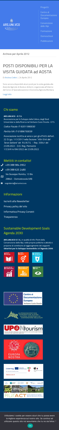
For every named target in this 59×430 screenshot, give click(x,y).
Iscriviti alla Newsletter (16, 201)
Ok (30, 426)
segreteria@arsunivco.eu (15, 183)
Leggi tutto (7, 94)
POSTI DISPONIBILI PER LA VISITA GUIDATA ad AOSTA (28, 68)
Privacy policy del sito (15, 206)
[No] (55, 421)
